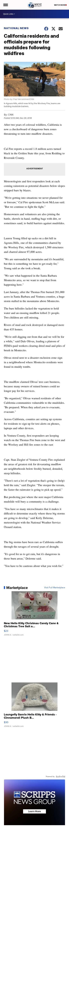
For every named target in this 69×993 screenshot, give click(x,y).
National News (16, 28)
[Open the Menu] (5, 5)
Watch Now (59, 5)
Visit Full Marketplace (54, 588)
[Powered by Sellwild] (60, 776)
